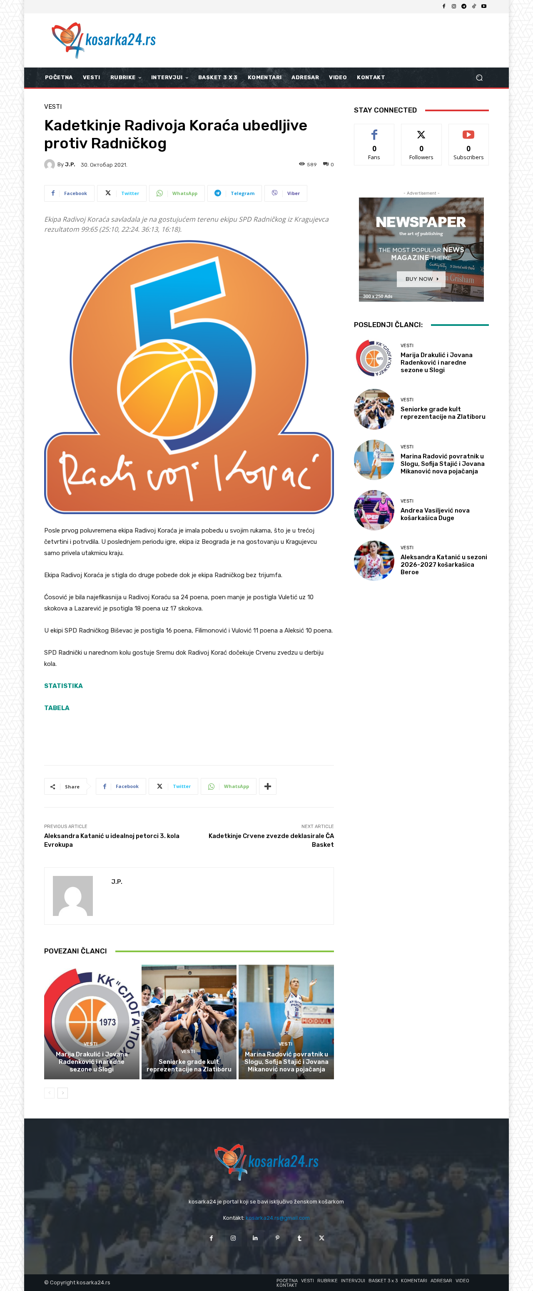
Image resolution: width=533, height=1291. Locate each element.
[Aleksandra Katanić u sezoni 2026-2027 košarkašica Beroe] (374, 560)
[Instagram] (454, 7)
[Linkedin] (255, 1238)
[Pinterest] (277, 1238)
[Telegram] (464, 7)
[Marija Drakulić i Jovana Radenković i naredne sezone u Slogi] (91, 1022)
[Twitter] (322, 1238)
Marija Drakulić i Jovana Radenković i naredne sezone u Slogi (92, 1062)
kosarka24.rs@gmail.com (278, 1218)
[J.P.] (50, 164)
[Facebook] (444, 7)
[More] (267, 786)
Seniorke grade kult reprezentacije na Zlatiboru (189, 1065)
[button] (479, 78)
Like (374, 130)
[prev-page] (49, 1093)
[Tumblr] (299, 1238)
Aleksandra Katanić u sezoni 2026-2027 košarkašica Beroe (444, 564)
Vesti (53, 107)
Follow (421, 130)
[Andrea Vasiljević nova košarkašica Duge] (374, 510)
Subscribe (469, 130)
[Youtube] (484, 7)
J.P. (70, 164)
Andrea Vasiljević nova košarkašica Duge (435, 514)
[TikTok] (474, 7)
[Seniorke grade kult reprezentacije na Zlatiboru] (189, 1022)
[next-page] (62, 1093)
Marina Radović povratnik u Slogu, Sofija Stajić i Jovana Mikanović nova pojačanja (286, 1062)
